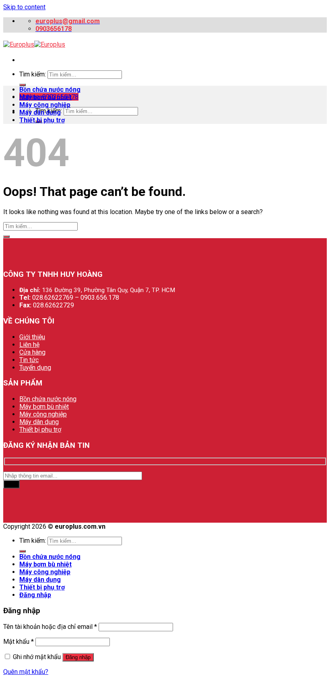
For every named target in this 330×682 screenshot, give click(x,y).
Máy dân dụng (40, 112)
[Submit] (6, 236)
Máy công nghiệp (44, 105)
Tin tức (29, 360)
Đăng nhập (78, 657)
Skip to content (24, 7)
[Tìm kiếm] (22, 85)
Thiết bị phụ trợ (42, 120)
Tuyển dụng (35, 367)
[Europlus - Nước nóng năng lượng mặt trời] (34, 44)
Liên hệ (29, 344)
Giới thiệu (32, 337)
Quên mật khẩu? (25, 672)
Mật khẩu (18, 641)
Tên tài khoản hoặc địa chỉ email (50, 626)
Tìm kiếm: (32, 74)
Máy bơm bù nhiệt (45, 97)
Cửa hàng (32, 352)
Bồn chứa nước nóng (49, 89)
